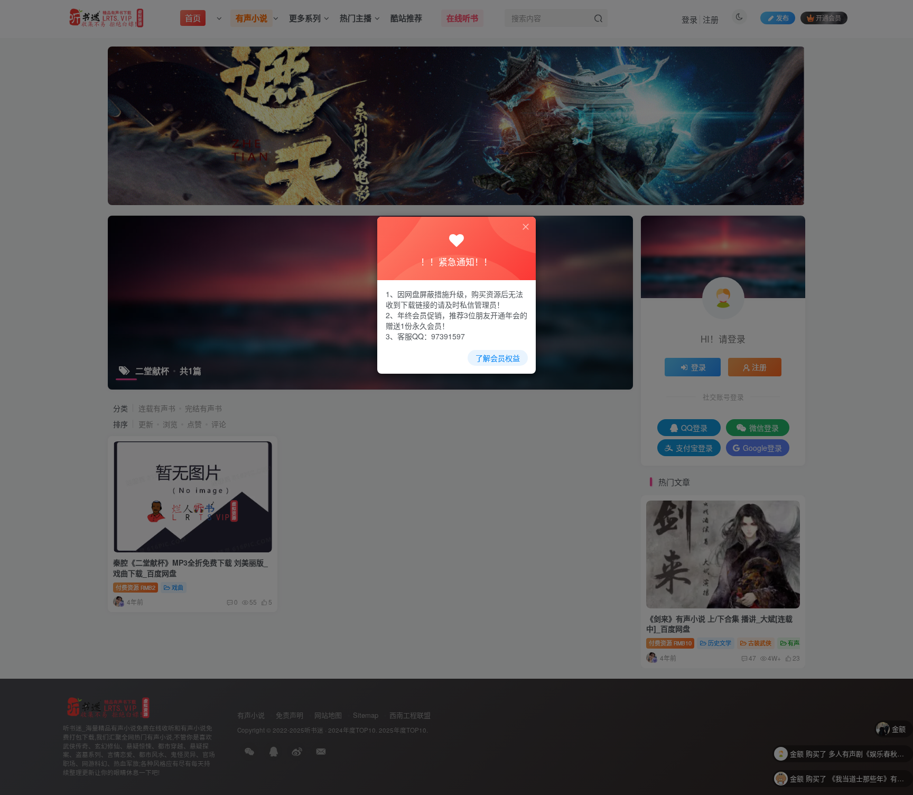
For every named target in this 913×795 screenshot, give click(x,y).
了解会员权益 (498, 358)
